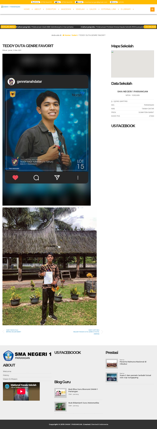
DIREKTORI (51, 9)
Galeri (74, 35)
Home (67, 35)
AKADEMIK (66, 9)
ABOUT (38, 9)
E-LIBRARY (126, 9)
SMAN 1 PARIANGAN (73, 424)
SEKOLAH (80, 9)
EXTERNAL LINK (108, 9)
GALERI (93, 9)
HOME (27, 9)
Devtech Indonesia (99, 424)
